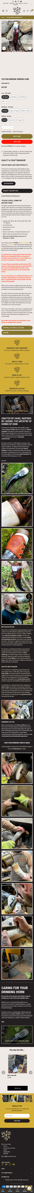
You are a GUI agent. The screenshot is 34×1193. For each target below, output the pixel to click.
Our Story (5, 3)
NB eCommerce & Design (17, 1183)
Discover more (8, 183)
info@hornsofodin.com (9, 1156)
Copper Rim (21, 120)
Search (17, 1191)
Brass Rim (12, 120)
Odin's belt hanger (24, 243)
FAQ (17, 3)
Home (2, 17)
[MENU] (3, 11)
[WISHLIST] (27, 11)
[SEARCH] (7, 11)
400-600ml (14, 97)
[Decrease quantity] (4, 127)
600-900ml (23, 97)
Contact (12, 3)
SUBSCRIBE (17, 1121)
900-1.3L (4, 101)
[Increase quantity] (12, 127)
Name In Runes (26, 111)
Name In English (14, 111)
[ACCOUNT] (24, 11)
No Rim (4, 120)
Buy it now (17, 142)
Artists (21, 3)
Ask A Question (18, 131)
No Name (4, 111)
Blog (25, 3)
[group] (17, 36)
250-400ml (5, 97)
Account (10, 1191)
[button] (31, 11)
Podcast (15, 4)
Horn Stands (10, 244)
